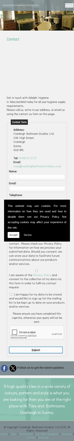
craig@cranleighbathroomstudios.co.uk (37, 166)
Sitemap (43, 437)
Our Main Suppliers (47, 434)
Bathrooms (26, 434)
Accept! (14, 235)
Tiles (13, 434)
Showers (66, 434)
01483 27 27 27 (28, 158)
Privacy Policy (49, 216)
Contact (31, 437)
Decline (28, 235)
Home (4, 434)
